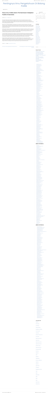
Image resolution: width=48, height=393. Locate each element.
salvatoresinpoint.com (38, 111)
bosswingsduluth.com (38, 199)
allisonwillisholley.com (39, 279)
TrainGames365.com (38, 79)
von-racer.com (38, 183)
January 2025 (37, 38)
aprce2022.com (38, 129)
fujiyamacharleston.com (39, 192)
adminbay (10, 17)
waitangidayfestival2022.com (39, 141)
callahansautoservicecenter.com (40, 180)
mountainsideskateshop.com (40, 293)
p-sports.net (38, 245)
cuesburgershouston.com (40, 230)
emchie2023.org (38, 153)
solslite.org (38, 280)
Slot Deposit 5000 (38, 349)
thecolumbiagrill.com (38, 149)
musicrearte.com (38, 213)
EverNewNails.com (38, 109)
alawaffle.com (38, 253)
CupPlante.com (38, 91)
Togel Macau (37, 358)
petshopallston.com (39, 247)
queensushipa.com (38, 97)
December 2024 (38, 39)
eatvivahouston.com (39, 240)
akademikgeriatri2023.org (39, 151)
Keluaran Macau (38, 327)
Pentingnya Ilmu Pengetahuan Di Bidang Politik (24, 4)
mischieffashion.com (38, 115)
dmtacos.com (38, 232)
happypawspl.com (38, 179)
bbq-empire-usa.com (38, 217)
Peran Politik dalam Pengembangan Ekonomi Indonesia (39, 60)
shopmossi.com (38, 275)
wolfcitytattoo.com (39, 263)
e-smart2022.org (38, 119)
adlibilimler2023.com (38, 126)
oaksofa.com (37, 221)
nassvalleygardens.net (39, 307)
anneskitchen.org (39, 251)
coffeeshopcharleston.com (39, 184)
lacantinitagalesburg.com (39, 177)
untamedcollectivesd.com (40, 276)
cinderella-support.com (39, 101)
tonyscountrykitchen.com (39, 201)
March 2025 (37, 36)
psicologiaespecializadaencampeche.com (41, 231)
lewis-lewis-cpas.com (38, 121)
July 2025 (37, 32)
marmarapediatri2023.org (39, 152)
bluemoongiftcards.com (39, 291)
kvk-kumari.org (38, 314)
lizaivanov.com (38, 236)
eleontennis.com (38, 122)
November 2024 (38, 40)
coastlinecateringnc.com (39, 229)
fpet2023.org (37, 118)
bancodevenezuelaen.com (39, 69)
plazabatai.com (38, 165)
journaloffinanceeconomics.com (40, 313)
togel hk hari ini (42, 0)
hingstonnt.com (38, 71)
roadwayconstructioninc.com (39, 209)
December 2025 (38, 28)
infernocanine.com (39, 277)
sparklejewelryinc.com (39, 260)
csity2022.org (37, 161)
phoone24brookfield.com (39, 207)
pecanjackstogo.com (39, 258)
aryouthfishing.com (39, 254)
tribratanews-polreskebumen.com (41, 309)
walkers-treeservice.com (40, 274)
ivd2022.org (37, 160)
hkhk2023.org (37, 134)
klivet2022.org (37, 157)
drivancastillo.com (39, 285)
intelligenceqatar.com (38, 82)
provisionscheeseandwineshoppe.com (40, 150)
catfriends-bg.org (38, 66)
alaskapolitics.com (38, 73)
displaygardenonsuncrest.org (39, 216)
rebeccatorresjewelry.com (39, 95)
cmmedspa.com (38, 286)
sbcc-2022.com (38, 131)
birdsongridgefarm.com (39, 297)
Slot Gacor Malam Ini (39, 360)
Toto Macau (37, 325)
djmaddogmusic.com (39, 281)
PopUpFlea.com (38, 93)
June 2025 (37, 33)
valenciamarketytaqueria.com (40, 252)
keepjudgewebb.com (39, 284)
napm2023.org (38, 135)
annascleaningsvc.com (39, 262)
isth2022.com (37, 145)
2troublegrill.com (39, 272)
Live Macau (37, 367)
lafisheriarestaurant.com (39, 196)
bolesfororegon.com (39, 303)
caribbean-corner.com (39, 290)
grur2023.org (37, 133)
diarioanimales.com (38, 167)
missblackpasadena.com (40, 250)
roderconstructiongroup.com (39, 164)
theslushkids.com (39, 267)
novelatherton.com (39, 306)
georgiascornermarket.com (39, 181)
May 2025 (37, 34)
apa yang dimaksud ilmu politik (12, 43)
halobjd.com (37, 81)
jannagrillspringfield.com (39, 191)
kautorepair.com (38, 173)
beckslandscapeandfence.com (40, 228)
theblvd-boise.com (38, 117)
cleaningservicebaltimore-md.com (41, 227)
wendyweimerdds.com (39, 98)
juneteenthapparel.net (39, 312)
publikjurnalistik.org (39, 311)
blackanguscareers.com (39, 302)
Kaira (7, 392)
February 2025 (38, 37)
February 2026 (38, 26)
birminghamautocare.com (39, 200)
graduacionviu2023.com (39, 257)
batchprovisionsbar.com (39, 211)
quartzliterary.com (38, 189)
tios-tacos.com (38, 256)
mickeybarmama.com (38, 208)
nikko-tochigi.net (39, 289)
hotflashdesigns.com (38, 107)
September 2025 (38, 30)
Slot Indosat (37, 323)
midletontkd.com (39, 287)
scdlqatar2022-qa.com (38, 148)
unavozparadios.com (38, 169)
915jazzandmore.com (38, 197)
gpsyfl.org (37, 223)
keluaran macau (38, 345)
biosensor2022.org (38, 155)
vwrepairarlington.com (39, 226)
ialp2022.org (37, 156)
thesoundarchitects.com (39, 282)
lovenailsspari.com (38, 187)
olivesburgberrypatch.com (40, 266)
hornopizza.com (39, 233)
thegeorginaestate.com (39, 204)
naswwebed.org (38, 127)
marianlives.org (38, 67)
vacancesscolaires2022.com (39, 142)
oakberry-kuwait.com (38, 188)
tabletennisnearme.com (39, 220)
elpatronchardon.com (38, 193)
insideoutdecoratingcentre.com (39, 110)
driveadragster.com (39, 234)
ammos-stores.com (39, 296)
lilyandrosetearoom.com (39, 265)
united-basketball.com (39, 255)
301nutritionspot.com (39, 295)
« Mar (36, 21)
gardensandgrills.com (39, 288)
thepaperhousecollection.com (40, 278)
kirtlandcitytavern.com (39, 294)
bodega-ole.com (39, 304)
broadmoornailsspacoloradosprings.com (41, 249)
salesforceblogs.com (38, 78)
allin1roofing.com (39, 283)
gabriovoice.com (39, 244)
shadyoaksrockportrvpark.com (39, 171)
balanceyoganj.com (38, 77)
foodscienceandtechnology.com (40, 315)
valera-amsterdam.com (39, 299)
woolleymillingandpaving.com (40, 270)
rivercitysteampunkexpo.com (40, 292)
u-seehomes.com (38, 113)
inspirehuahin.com (38, 103)
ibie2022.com (37, 130)
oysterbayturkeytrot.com (40, 264)
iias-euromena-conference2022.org (40, 159)
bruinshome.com (39, 261)
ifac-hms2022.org (38, 158)
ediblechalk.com (38, 219)
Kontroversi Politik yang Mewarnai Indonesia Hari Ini (9, 46)
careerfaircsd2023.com (39, 138)
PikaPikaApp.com (38, 83)
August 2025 (37, 31)
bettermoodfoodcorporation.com (40, 70)
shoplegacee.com (38, 89)
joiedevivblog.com (39, 298)
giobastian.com (38, 268)
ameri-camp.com (38, 99)
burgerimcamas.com (39, 317)
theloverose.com (39, 243)
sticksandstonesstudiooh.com (40, 273)
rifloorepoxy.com (39, 269)
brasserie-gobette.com (39, 212)
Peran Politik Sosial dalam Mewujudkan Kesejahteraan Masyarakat (40, 58)
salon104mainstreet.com (39, 185)
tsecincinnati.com (38, 163)
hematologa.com (39, 235)
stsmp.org (37, 74)
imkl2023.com (37, 137)
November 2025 (38, 29)
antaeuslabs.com (38, 87)
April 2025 (37, 35)
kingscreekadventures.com (39, 86)
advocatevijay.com (38, 125)
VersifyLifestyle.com (38, 85)
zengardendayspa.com (39, 259)
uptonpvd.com (38, 271)
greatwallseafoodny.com (40, 242)
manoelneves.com (38, 75)
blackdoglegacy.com (39, 239)
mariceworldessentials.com (39, 195)
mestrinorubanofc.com (39, 305)
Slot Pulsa (37, 351)
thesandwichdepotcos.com (39, 105)
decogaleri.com (38, 168)
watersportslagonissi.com (39, 114)
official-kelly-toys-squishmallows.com (40, 215)
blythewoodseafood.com (39, 205)
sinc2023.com (37, 147)
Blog (5, 43)
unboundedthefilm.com (39, 65)
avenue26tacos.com (39, 248)
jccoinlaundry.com (38, 172)
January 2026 (37, 27)
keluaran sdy (37, 383)
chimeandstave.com (39, 241)
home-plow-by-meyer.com (40, 237)
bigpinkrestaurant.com (39, 102)
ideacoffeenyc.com (38, 175)
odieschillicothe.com (38, 176)
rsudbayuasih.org (39, 310)
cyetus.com (37, 123)
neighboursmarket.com (39, 301)
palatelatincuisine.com (39, 238)
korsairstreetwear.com (39, 246)
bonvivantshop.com (38, 90)
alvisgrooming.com (38, 203)
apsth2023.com (38, 139)
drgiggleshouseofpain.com (39, 106)
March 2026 (37, 25)
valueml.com (37, 94)
